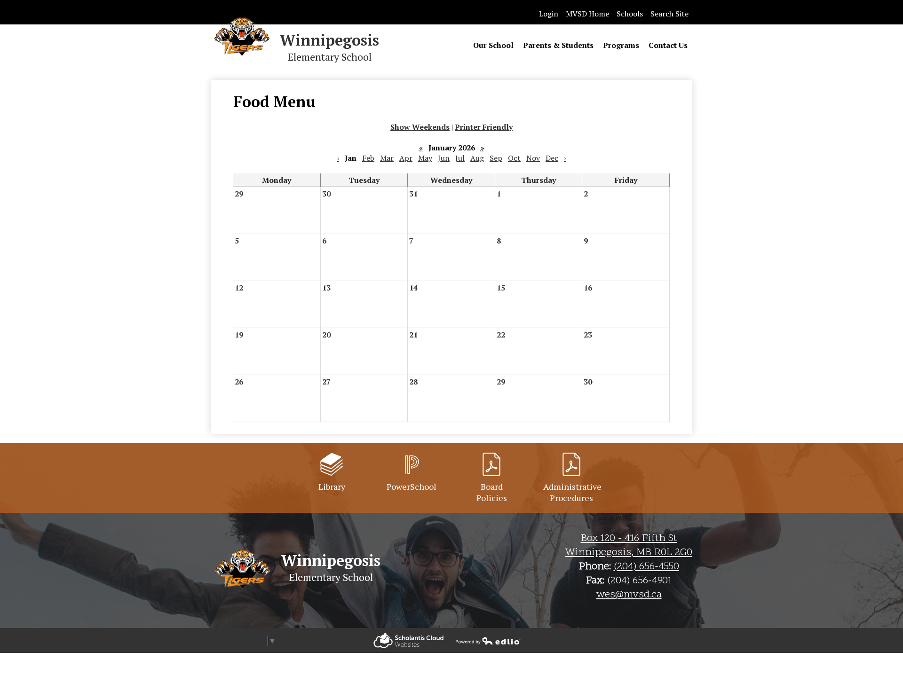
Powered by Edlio (408, 640)
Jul (460, 158)
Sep (496, 158)
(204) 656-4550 (646, 567)
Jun (444, 158)
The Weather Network (654, 640)
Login (548, 13)
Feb (368, 158)
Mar (387, 158)
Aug (477, 158)
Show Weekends (420, 127)
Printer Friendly (484, 127)
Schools (630, 13)
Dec (552, 158)
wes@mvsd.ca (629, 595)
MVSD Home (587, 13)
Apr (405, 158)
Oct (514, 158)
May (425, 158)
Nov (533, 158)
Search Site (669, 13)
